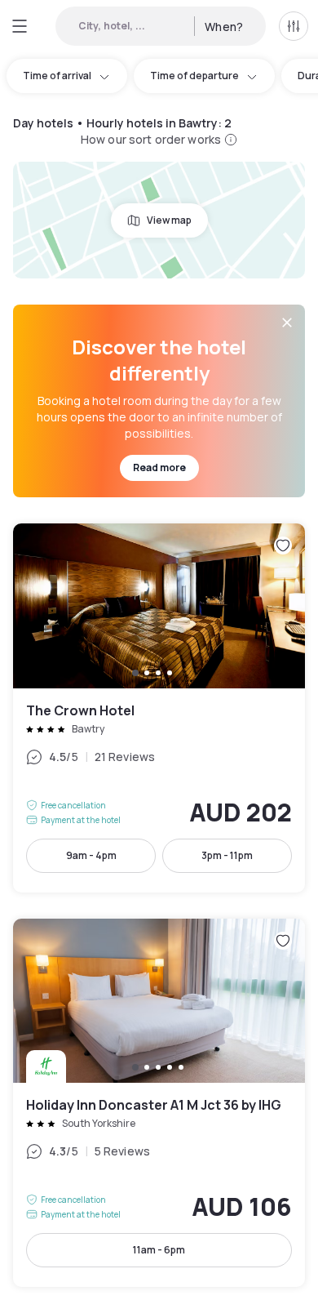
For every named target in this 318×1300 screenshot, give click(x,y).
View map (169, 220)
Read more (159, 467)
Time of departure (194, 75)
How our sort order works (151, 139)
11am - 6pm (159, 1250)
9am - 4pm (91, 855)
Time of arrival (57, 75)
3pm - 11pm (227, 855)
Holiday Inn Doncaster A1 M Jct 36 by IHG (159, 1103)
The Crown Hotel (159, 707)
